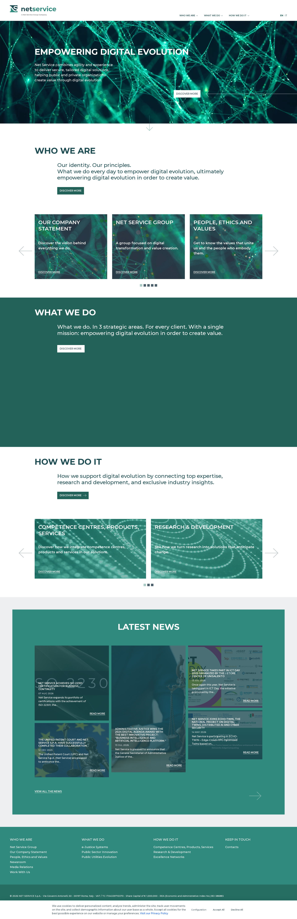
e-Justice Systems (95, 847)
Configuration (198, 909)
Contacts (231, 847)
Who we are (21, 839)
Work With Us (20, 872)
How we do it (165, 839)
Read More (97, 713)
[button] (141, 285)
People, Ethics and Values (28, 857)
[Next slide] (270, 251)
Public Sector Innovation (100, 852)
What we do (93, 839)
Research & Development (172, 852)
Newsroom (18, 862)
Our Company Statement (28, 852)
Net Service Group (23, 847)
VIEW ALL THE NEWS (48, 791)
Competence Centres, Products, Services (183, 847)
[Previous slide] (26, 251)
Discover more (187, 93)
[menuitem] (188, 15)
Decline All (237, 909)
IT (286, 15)
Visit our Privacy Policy (154, 913)
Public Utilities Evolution (99, 857)
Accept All (218, 909)
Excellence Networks (168, 857)
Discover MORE (71, 348)
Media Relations (21, 867)
